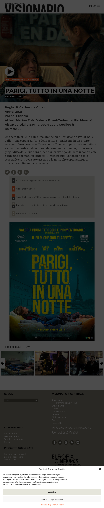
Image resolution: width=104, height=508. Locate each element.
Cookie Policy (46, 505)
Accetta (52, 491)
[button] (100, 469)
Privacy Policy (58, 505)
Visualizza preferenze (52, 499)
